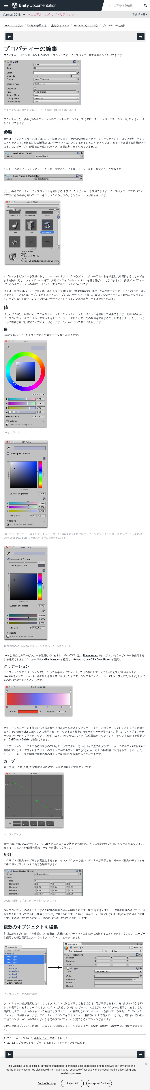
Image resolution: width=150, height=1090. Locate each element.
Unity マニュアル (13, 25)
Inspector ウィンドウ (86, 25)
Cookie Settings (47, 1083)
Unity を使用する (37, 25)
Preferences (90, 655)
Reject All (72, 1083)
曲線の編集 (33, 847)
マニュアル (34, 14)
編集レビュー (41, 1038)
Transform (78, 290)
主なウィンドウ (60, 25)
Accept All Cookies (99, 1083)
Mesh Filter (40, 142)
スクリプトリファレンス (61, 14)
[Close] (146, 1064)
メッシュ (104, 142)
